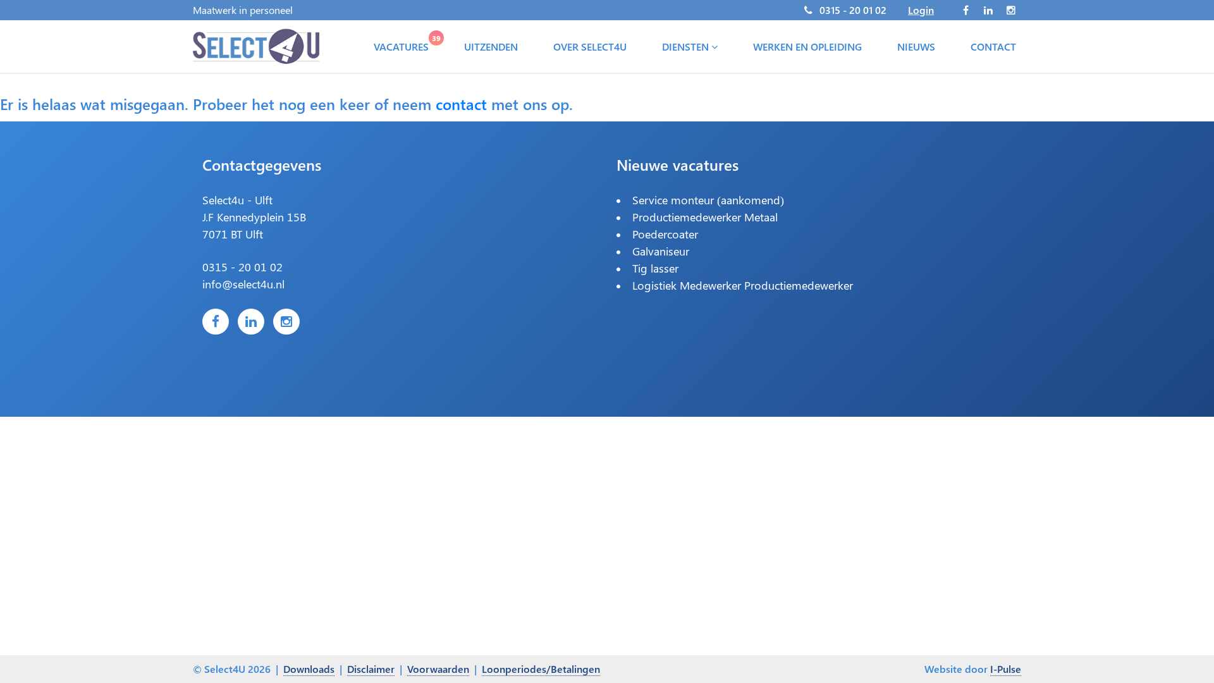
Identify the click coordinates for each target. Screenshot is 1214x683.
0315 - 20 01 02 (852, 9)
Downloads (308, 668)
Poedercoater (665, 234)
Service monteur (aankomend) (708, 199)
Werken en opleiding (807, 46)
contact (461, 104)
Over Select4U (590, 46)
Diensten (686, 46)
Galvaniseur (660, 251)
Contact (993, 46)
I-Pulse (1005, 668)
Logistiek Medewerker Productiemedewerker (742, 285)
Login (921, 9)
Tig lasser (655, 268)
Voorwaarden (438, 668)
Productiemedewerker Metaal (705, 217)
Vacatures (404, 43)
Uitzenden (491, 46)
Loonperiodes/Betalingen (541, 668)
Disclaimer (371, 668)
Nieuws (916, 46)
